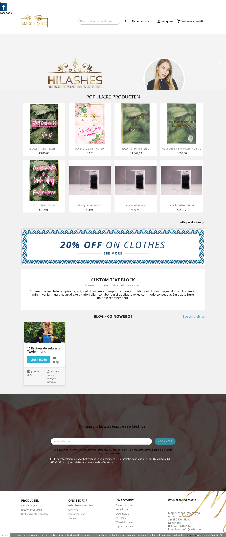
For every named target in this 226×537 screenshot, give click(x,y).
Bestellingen (122, 509)
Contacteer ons (76, 514)
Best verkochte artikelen (34, 514)
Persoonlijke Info (124, 505)
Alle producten (192, 223)
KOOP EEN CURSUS (186, 29)
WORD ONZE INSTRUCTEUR (90, 148)
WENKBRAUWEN (91, 29)
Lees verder (38, 359)
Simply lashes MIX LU (182, 205)
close (5, 535)
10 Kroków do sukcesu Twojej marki (43, 350)
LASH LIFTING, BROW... (44, 205)
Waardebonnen (124, 522)
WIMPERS (29, 29)
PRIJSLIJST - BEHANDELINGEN (123, 29)
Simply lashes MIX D (135, 205)
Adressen (120, 517)
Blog (56, 362)
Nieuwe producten (31, 509)
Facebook (6, 13)
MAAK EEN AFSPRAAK (157, 29)
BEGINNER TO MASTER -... (135, 148)
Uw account (124, 500)
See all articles (194, 316)
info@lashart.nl (192, 529)
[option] (113, 62)
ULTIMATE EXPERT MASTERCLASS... (181, 148)
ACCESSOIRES (68, 29)
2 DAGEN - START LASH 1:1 (44, 148)
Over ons (73, 509)
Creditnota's (122, 513)
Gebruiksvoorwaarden (80, 505)
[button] (17, 62)
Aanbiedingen (29, 505)
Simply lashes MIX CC (90, 205)
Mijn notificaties (124, 526)
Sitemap (72, 518)
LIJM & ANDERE (47, 29)
